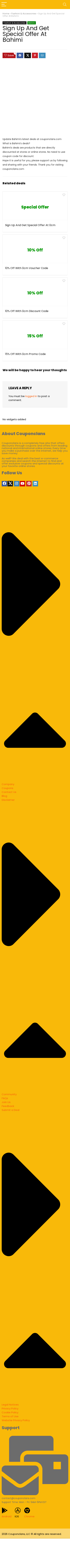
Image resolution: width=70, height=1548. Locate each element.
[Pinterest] (29, 483)
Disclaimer (8, 800)
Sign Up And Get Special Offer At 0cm (30, 225)
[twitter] (10, 483)
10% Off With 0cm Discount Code (26, 311)
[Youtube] (22, 483)
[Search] (65, 4)
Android (6, 1516)
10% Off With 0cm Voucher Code (26, 268)
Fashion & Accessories (23, 13)
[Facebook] (4, 483)
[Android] (5, 1510)
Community (9, 1094)
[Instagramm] (16, 483)
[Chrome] (27, 1510)
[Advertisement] (35, 99)
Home (6, 13)
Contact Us (9, 792)
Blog (4, 796)
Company (8, 784)
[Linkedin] (35, 483)
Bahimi (31, 22)
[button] (35, 640)
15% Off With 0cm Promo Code (25, 354)
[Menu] (4, 4)
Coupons (7, 788)
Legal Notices (10, 1404)
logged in (31, 396)
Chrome (29, 1516)
